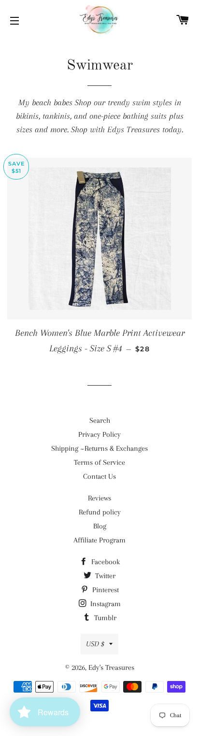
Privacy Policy (99, 434)
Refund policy (100, 512)
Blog (99, 526)
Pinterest (104, 589)
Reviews (99, 498)
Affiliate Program (99, 540)
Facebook (104, 561)
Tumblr (104, 617)
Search (99, 420)
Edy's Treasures (111, 667)
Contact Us (99, 476)
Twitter (104, 575)
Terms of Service (99, 462)
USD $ (95, 643)
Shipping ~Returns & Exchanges (99, 448)
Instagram (104, 603)
